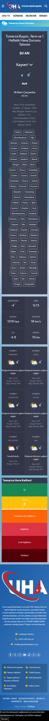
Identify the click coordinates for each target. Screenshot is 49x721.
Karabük (32, 214)
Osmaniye (32, 252)
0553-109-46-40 (26, 639)
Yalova (31, 279)
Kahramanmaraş (18, 214)
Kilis (23, 224)
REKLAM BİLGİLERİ (31, 701)
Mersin (34, 241)
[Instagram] (20, 655)
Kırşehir (24, 230)
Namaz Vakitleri (14, 673)
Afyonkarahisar (20, 138)
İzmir (34, 208)
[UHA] (24, 6)
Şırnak (22, 268)
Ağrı (32, 138)
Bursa (22, 170)
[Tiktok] (29, 655)
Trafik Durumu (34, 673)
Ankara (35, 143)
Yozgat (17, 284)
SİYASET (43, 16)
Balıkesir (23, 154)
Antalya (13, 148)
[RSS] (38, 655)
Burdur (13, 170)
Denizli (33, 176)
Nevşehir (32, 246)
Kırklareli (13, 230)
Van (23, 279)
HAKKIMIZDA (16, 701)
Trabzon (23, 273)
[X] (15, 655)
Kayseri (15, 224)
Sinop (33, 262)
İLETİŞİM (6, 699)
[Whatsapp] (34, 655)
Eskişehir (17, 192)
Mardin (24, 241)
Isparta (15, 208)
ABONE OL (40, 699)
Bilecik (34, 159)
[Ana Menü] (3, 6)
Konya (13, 235)
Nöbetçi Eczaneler (15, 667)
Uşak (16, 279)
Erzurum (34, 186)
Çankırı (14, 176)
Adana (18, 132)
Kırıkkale (32, 224)
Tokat (13, 273)
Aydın (13, 154)
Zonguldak (29, 284)
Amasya (24, 143)
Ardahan (24, 148)
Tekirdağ (32, 268)
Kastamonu (33, 219)
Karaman (13, 219)
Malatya (34, 235)
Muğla (14, 246)
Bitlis (25, 165)
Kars (23, 219)
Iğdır (34, 203)
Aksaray (13, 143)
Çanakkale (33, 170)
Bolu (32, 165)
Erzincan (23, 186)
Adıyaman (29, 132)
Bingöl (16, 165)
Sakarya (22, 257)
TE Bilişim (31, 707)
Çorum (24, 176)
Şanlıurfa (16, 262)
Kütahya (23, 235)
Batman (14, 159)
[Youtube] (24, 655)
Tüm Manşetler (35, 678)
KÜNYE (14, 699)
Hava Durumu (35, 667)
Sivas (13, 268)
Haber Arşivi (34, 686)
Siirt (25, 262)
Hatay (25, 203)
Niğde (13, 252)
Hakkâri (15, 203)
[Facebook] (10, 655)
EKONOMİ (31, 16)
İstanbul (25, 208)
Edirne (35, 181)
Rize (13, 257)
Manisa (14, 241)
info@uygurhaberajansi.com (26, 644)
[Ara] (46, 6)
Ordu (22, 252)
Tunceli (34, 273)
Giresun (17, 197)
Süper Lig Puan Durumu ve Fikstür (11, 679)
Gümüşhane (29, 197)
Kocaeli (34, 230)
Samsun (33, 257)
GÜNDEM (18, 16)
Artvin (34, 148)
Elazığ (13, 186)
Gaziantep (29, 192)
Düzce (25, 181)
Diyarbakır (14, 181)
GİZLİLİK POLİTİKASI (26, 699)
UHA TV (6, 16)
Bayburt (24, 159)
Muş (23, 246)
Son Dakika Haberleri (10, 687)
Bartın (33, 154)
